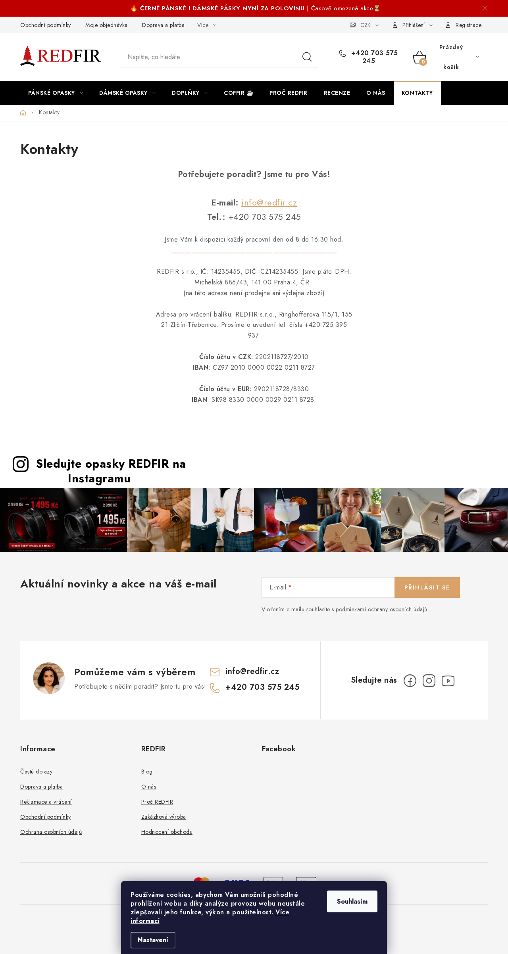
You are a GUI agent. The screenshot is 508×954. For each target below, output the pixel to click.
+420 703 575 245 (373, 57)
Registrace (468, 25)
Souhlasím (352, 901)
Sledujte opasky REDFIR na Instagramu (111, 471)
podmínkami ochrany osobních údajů (381, 609)
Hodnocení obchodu (167, 832)
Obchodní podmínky (45, 25)
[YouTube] (448, 680)
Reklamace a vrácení (46, 802)
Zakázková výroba (163, 817)
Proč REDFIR (157, 802)
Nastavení (153, 939)
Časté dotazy (36, 771)
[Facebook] (410, 680)
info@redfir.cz (269, 202)
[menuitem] (55, 93)
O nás (148, 787)
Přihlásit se (427, 587)
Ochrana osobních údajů (51, 832)
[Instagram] (429, 680)
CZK (365, 25)
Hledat (307, 57)
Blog (147, 771)
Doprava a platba (163, 25)
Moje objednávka (106, 25)
